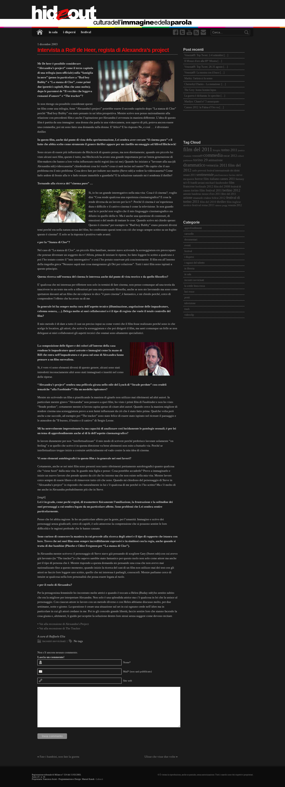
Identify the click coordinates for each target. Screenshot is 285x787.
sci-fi (186, 182)
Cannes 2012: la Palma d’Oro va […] (204, 107)
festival (86, 32)
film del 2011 (197, 149)
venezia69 (197, 156)
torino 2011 (229, 150)
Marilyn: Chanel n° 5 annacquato (201, 101)
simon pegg (221, 205)
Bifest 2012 (219, 197)
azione (187, 197)
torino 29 (200, 160)
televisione (189, 303)
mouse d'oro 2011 (211, 194)
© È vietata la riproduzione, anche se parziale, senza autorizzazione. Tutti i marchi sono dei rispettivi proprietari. (205, 775)
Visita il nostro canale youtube (190, 32)
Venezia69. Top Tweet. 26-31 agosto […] (206, 66)
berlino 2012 (231, 190)
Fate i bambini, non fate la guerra (59, 756)
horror (199, 179)
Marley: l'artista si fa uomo (198, 78)
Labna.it (99, 779)
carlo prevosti (199, 170)
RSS (196, 32)
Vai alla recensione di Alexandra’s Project (64, 624)
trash (186, 309)
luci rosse (189, 291)
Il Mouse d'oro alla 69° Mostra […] (203, 61)
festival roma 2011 (203, 205)
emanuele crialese (202, 198)
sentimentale (205, 175)
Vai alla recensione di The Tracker (59, 628)
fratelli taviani (197, 182)
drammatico (194, 165)
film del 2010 (208, 201)
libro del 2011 (228, 194)
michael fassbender (216, 182)
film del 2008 (222, 186)
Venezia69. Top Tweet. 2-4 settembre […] (206, 55)
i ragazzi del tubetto (194, 262)
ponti (187, 297)
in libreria (189, 268)
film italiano (211, 179)
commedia (213, 155)
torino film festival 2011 (206, 190)
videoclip (189, 314)
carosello (189, 233)
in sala (53, 32)
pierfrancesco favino (225, 175)
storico (187, 205)
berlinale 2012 (204, 186)
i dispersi (69, 32)
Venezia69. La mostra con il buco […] (204, 72)
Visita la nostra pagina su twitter (183, 32)
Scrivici (203, 32)
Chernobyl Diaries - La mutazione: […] (205, 84)
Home (40, 32)
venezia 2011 (216, 165)
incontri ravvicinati (54, 641)
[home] (142, 13)
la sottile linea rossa (194, 285)
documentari (190, 239)
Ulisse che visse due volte (160, 756)
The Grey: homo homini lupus (200, 90)
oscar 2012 (230, 155)
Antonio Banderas (192, 194)
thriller (221, 201)
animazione (215, 160)
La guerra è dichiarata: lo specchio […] (204, 95)
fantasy (240, 179)
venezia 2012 (235, 205)
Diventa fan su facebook (176, 32)
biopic (217, 150)
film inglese (234, 201)
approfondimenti (193, 228)
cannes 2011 (227, 179)
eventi (187, 245)
